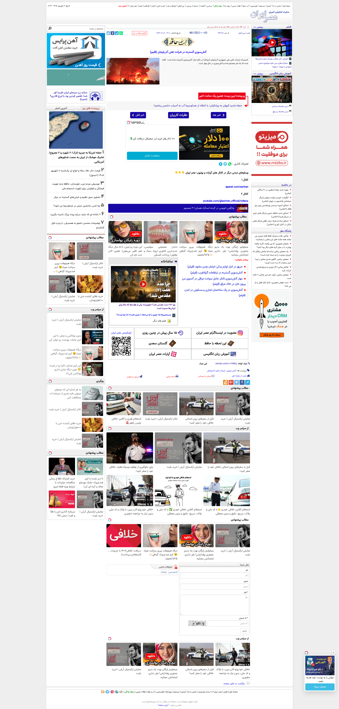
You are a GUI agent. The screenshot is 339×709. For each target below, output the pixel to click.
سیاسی (209, 6)
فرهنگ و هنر (171, 6)
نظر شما (244, 565)
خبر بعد (217, 115)
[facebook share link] (112, 33)
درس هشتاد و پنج (281, 111)
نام (247, 570)
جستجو (262, 6)
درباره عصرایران (204, 691)
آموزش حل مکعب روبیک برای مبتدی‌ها (272, 59)
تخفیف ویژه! (320, 687)
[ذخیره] (196, 32)
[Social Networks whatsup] (230, 164)
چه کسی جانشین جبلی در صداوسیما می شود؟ (76, 206)
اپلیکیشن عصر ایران (121, 333)
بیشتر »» (258, 26)
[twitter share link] (108, 33)
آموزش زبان (122, 6)
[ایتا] (225, 382)
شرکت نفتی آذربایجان (216, 370)
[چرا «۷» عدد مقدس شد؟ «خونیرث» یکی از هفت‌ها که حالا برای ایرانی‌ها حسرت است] (143, 284)
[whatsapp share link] (121, 33)
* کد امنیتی (243, 618)
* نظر (246, 592)
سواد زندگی (218, 6)
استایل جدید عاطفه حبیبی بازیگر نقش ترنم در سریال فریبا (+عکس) (272, 215)
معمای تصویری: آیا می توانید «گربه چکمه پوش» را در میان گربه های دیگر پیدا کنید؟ (273, 245)
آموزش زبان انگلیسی (216, 354)
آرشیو (269, 6)
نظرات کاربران (178, 115)
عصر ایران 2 (133, 6)
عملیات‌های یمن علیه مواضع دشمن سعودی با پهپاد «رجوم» (275, 65)
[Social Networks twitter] (225, 164)
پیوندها (169, 691)
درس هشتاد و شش (280, 106)
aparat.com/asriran (236, 187)
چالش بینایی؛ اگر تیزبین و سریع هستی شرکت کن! (273, 268)
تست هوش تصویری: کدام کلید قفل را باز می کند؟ (272, 284)
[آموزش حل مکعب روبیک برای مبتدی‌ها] (272, 42)
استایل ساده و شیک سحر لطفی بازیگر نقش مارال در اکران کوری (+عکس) (272, 222)
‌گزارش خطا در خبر (139, 33)
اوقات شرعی (236, 6)
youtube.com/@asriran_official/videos (225, 201)
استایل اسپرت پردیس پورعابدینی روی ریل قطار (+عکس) (273, 207)
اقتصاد (202, 6)
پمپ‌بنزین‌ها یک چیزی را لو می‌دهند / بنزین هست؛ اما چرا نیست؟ (144, 314)
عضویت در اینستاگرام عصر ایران (216, 332)
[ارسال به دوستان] (193, 32)
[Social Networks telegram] (220, 164)
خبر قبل (140, 115)
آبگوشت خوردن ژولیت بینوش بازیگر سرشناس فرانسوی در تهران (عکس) (275, 199)
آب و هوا (246, 6)
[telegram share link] (117, 33)
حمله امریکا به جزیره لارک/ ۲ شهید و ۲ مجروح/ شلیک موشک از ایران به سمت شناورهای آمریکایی (76, 157)
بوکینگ (163, 572)
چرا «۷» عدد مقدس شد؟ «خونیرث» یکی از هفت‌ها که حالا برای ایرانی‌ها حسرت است (147, 306)
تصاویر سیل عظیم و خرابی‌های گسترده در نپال (77, 197)
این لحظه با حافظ (215, 343)
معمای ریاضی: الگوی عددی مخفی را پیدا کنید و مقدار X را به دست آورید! (273, 261)
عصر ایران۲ (217, 691)
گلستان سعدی (158, 343)
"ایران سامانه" (163, 705)
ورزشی (189, 6)
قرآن (153, 6)
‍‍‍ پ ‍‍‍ (203, 32)
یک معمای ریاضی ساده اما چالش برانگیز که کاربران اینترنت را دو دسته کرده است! (272, 253)
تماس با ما (277, 6)
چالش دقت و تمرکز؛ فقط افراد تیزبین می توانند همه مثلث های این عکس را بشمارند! (273, 237)
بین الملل (181, 6)
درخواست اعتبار (152, 156)
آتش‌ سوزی (231, 370)
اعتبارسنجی (173, 572)
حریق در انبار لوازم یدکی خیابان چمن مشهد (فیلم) (215, 267)
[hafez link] (178, 42)
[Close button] (333, 652)
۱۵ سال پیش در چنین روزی (159, 332)
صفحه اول (286, 6)
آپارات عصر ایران (159, 354)
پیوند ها (227, 6)
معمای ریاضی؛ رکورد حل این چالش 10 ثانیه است (272, 276)
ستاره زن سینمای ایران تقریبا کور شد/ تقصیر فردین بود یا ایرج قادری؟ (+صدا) (68, 96)
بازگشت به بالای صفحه (234, 684)
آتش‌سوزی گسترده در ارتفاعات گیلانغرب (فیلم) (217, 273)
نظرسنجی (254, 6)
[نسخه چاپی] (191, 32)
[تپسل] (128, 122)
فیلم (140, 6)
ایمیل (246, 581)
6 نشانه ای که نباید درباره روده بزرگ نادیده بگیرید (75, 214)
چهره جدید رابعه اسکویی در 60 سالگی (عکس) (274, 191)
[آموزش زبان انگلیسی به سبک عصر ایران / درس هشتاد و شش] (272, 89)
